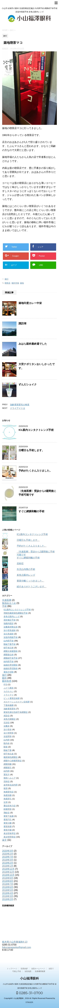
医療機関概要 (40, 971)
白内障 (7, 740)
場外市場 (15, 283)
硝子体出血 (9, 754)
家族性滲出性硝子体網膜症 (16, 712)
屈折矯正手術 (10, 620)
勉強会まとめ (9, 603)
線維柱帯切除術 (11, 668)
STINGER (29, 1002)
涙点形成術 (9, 634)
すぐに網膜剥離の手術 (31, 511)
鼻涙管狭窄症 (10, 833)
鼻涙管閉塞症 (10, 837)
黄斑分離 (8, 823)
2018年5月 (7, 890)
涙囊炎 (7, 726)
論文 (4, 840)
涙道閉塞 (8, 736)
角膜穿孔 (8, 799)
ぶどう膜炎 (9, 688)
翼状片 (7, 774)
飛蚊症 (7, 812)
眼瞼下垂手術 (10, 644)
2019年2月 (7, 863)
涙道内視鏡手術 (11, 637)
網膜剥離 (8, 764)
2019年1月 (7, 866)
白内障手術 (9, 641)
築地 (22, 283)
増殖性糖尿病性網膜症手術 (16, 613)
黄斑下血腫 (9, 816)
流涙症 (7, 722)
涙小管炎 (8, 729)
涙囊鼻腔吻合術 (11, 627)
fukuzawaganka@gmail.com (16, 947)
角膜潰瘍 (8, 795)
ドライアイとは (17, 408)
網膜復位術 (9, 654)
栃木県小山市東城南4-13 (14, 942)
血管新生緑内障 (11, 785)
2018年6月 (7, 887)
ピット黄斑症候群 (12, 698)
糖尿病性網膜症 (11, 757)
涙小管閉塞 (9, 733)
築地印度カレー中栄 (30, 303)
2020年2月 (7, 854)
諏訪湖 (22, 323)
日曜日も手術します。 (31, 450)
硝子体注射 (9, 648)
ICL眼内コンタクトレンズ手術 (36, 429)
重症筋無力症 (10, 806)
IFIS (5, 684)
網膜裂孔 (8, 767)
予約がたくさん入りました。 (35, 470)
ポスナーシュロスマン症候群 (17, 702)
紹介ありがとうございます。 (32, 586)
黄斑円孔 (8, 819)
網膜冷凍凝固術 (11, 651)
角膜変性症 (9, 792)
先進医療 (6, 600)
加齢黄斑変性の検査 (19, 404)
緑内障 (7, 771)
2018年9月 (7, 878)
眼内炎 (7, 743)
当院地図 (27, 971)
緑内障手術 (9, 661)
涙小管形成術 (10, 630)
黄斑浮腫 (8, 830)
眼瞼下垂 (8, 750)
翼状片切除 (9, 672)
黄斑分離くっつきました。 (30, 581)
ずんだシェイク (28, 384)
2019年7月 (7, 857)
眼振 (6, 747)
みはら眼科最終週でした (33, 343)
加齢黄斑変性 (10, 709)
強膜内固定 (9, 623)
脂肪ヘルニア (10, 778)
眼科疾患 (6, 681)
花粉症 (20, 563)
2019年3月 (7, 860)
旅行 (6, 279)
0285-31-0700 (30, 993)
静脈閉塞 (8, 809)
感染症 (7, 715)
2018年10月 (8, 875)
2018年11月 (8, 872)
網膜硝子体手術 (11, 658)
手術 (4, 606)
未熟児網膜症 (10, 719)
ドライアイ (9, 695)
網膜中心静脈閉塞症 (13, 760)
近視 (6, 802)
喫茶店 (7, 283)
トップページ (12, 969)
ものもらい (9, 691)
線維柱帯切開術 (11, 665)
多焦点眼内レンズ (26, 575)
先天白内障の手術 (26, 569)
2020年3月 (7, 851)
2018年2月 (7, 899)
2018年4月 (7, 893)
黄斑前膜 (8, 826)
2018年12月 (8, 869)
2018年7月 (7, 884)
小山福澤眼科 (29, 978)
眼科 (4, 678)
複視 (6, 788)
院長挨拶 (24, 969)
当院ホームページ (38, 969)
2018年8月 (7, 881)
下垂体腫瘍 (9, 705)
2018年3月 (7, 896)
